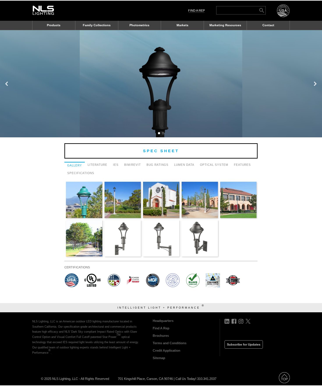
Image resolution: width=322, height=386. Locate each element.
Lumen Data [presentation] (184, 164)
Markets (182, 25)
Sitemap (159, 358)
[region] (161, 83)
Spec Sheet (161, 151)
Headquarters (163, 321)
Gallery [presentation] (74, 165)
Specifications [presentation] (80, 173)
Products (53, 25)
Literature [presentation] (97, 164)
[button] (6, 83)
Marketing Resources (225, 25)
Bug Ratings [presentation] (157, 164)
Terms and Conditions (169, 343)
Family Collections (97, 25)
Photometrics (139, 25)
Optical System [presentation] (214, 164)
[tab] (74, 166)
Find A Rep (196, 10)
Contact (268, 25)
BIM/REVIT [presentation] (132, 164)
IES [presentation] (116, 164)
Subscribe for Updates (243, 344)
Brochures (161, 335)
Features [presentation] (242, 164)
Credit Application (166, 350)
